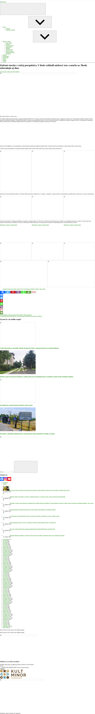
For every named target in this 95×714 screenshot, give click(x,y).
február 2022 (6, 611)
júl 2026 (5, 540)
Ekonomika (5, 57)
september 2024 (6, 570)
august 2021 (6, 619)
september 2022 (6, 602)
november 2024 (6, 567)
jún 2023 (5, 590)
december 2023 (6, 582)
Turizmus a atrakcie (10, 29)
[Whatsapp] (23, 292)
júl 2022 (5, 604)
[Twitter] (7, 292)
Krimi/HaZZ (6, 56)
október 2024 (6, 568)
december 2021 (6, 614)
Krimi (13, 71)
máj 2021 (5, 623)
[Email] (28, 292)
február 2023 (6, 595)
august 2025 (6, 555)
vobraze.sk (9, 71)
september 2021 (6, 618)
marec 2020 (5, 627)
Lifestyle (8, 28)
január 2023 (6, 596)
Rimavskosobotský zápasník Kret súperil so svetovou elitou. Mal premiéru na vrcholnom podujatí (33, 509)
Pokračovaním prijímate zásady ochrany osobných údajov (15, 667)
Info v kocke (9, 43)
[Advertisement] (44, 133)
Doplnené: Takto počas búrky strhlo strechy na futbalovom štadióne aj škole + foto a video (24, 289)
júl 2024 (5, 572)
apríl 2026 (5, 544)
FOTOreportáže (9, 45)
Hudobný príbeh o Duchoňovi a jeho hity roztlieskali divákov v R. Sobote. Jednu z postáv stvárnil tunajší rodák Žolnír (37, 496)
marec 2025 (5, 562)
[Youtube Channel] (9, 479)
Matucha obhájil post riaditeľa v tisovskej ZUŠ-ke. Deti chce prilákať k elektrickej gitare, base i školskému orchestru (37, 535)
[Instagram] (5, 479)
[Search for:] (7, 472)
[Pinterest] (13, 292)
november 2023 (6, 583)
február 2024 (6, 579)
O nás (4, 61)
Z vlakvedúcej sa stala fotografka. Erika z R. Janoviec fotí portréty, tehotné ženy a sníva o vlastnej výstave (35, 516)
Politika (5, 60)
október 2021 (6, 616)
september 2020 (6, 626)
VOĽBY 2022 (9, 49)
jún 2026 (5, 542)
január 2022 (6, 612)
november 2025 (6, 551)
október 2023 (6, 584)
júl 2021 (5, 620)
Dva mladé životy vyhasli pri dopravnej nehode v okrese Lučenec (16, 405)
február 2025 (6, 563)
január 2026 (6, 548)
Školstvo (8, 48)
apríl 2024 (5, 576)
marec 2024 (5, 578)
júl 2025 (5, 556)
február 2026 (6, 547)
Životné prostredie (10, 52)
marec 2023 (5, 594)
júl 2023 (5, 588)
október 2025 (6, 552)
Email (1, 666)
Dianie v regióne (7, 41)
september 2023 (6, 586)
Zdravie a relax (9, 51)
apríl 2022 (5, 608)
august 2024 (6, 571)
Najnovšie (5, 482)
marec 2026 (5, 546)
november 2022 (6, 599)
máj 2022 (5, 607)
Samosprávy (9, 47)
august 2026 (6, 539)
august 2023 (6, 587)
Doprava (8, 44)
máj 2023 (5, 591)
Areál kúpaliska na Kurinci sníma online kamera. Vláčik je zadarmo (16, 314)
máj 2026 (5, 543)
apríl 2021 (5, 624)
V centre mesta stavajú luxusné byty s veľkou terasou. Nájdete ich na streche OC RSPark (21, 316)
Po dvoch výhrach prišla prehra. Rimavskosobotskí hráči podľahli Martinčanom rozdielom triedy (32, 529)
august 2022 (6, 603)
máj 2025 (5, 559)
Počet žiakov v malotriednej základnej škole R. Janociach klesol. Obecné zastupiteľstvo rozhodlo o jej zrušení (27, 433)
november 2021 (6, 615)
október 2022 (6, 600)
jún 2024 (5, 574)
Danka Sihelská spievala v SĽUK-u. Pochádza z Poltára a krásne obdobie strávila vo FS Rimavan (33, 522)
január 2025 (6, 564)
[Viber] (18, 292)
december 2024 (6, 566)
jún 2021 (5, 622)
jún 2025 (5, 558)
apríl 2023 (5, 592)
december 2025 (6, 550)
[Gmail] (33, 292)
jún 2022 (5, 606)
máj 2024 (5, 575)
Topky (4, 27)
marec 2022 (5, 610)
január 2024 (6, 580)
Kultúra (5, 55)
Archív (4, 484)
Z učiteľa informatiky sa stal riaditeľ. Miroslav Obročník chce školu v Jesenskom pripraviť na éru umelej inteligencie (29, 348)
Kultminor (8, 53)
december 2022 (6, 598)
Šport (4, 59)
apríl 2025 (5, 560)
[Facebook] (2, 292)
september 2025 (6, 554)
